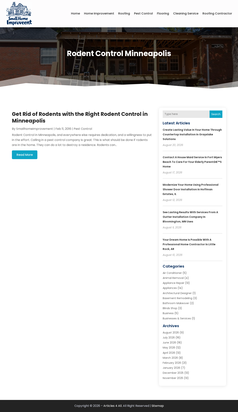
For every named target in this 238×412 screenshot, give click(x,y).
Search (216, 114)
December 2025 (173, 373)
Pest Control (143, 13)
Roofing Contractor (217, 13)
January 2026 (171, 368)
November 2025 (173, 378)
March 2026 (170, 358)
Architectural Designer (177, 293)
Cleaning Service (185, 13)
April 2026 (169, 353)
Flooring (163, 13)
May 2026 (169, 347)
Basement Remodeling (177, 298)
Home (75, 13)
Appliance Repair (173, 283)
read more (25, 155)
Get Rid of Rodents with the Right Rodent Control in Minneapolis (80, 117)
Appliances (170, 288)
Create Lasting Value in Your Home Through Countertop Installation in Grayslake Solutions (192, 134)
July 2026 (169, 337)
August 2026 (171, 332)
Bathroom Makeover (176, 303)
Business (168, 313)
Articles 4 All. (112, 406)
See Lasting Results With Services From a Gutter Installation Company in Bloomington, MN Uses (190, 216)
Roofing (124, 13)
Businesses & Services (177, 318)
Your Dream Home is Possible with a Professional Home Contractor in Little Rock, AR (189, 244)
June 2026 (169, 342)
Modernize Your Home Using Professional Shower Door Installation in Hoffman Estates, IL (190, 189)
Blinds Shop (170, 308)
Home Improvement (99, 13)
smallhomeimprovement (34, 129)
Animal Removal (173, 278)
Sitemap (158, 406)
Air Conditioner (172, 273)
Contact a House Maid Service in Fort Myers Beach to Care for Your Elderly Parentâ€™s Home (192, 161)
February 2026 (172, 363)
